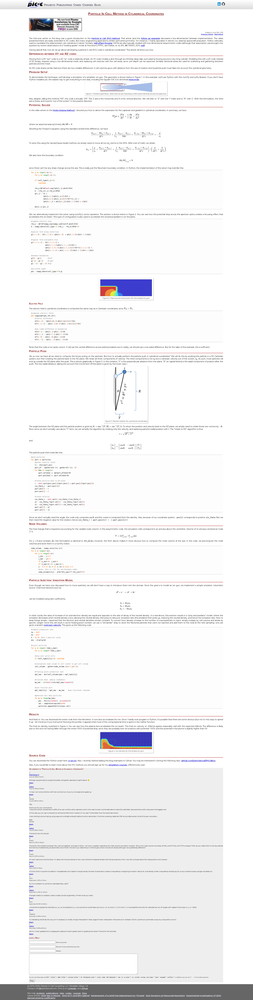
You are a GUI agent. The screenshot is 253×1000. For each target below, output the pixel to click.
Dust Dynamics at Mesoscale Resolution (165, 995)
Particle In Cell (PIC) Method (105, 38)
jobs (62, 993)
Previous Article (207, 34)
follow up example (150, 38)
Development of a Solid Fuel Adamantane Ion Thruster (117, 995)
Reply (31, 783)
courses (77, 993)
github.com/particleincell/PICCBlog (198, 761)
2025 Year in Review (50, 995)
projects (41, 993)
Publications (64, 4)
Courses (87, 4)
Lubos (31, 787)
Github (84, 988)
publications (52, 993)
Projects (49, 4)
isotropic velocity (52, 625)
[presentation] (126, 116)
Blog (97, 4)
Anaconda (134, 79)
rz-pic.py (72, 761)
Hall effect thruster (103, 43)
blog (84, 993)
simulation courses (117, 765)
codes (68, 993)
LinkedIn (72, 988)
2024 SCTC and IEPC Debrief (76, 995)
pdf (142, 45)
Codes (77, 4)
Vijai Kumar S (34, 775)
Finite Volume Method (63, 110)
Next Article (218, 34)
